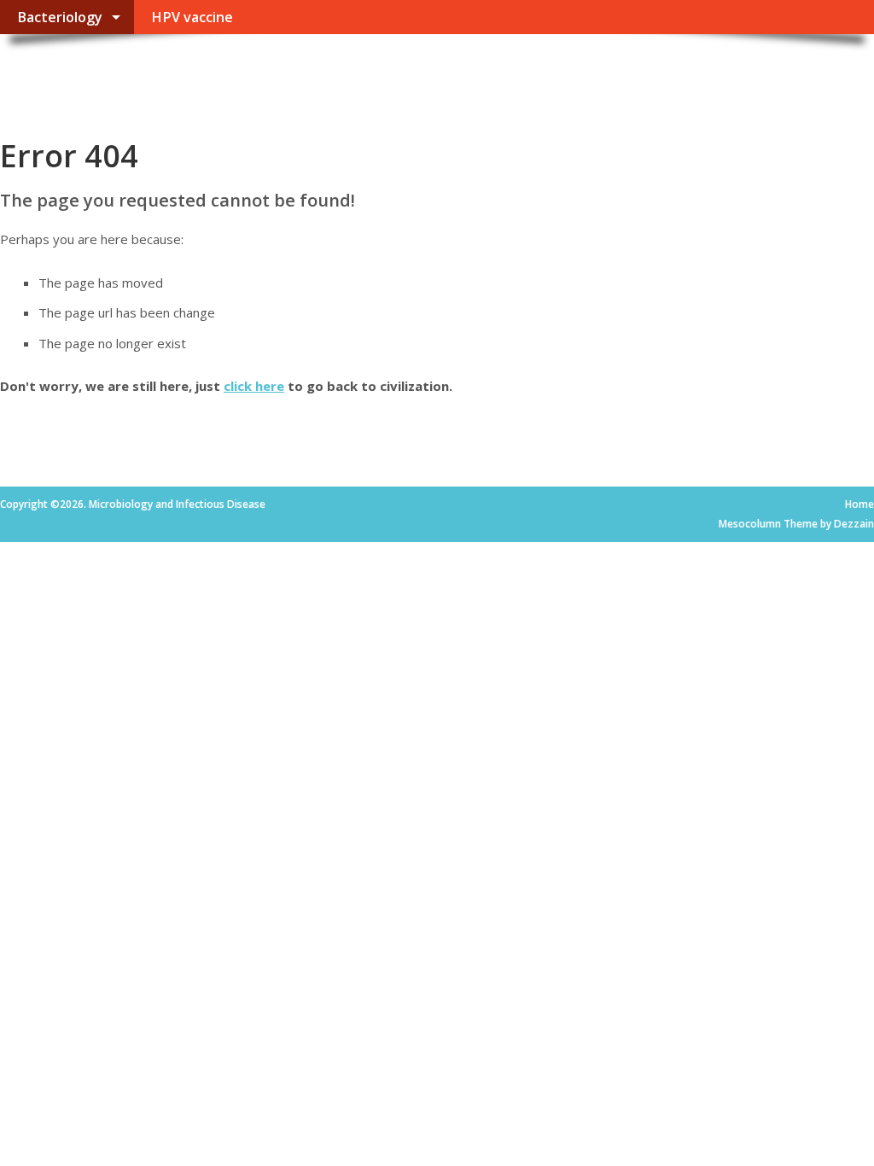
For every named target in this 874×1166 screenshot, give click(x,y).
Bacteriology (59, 17)
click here (254, 385)
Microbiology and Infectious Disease (249, 73)
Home (859, 504)
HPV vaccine (192, 17)
